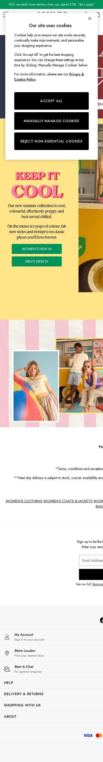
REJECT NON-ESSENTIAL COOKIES (51, 141)
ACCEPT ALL (51, 100)
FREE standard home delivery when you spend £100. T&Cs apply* (51, 4)
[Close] (89, 18)
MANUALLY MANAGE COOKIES (51, 120)
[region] (51, 86)
